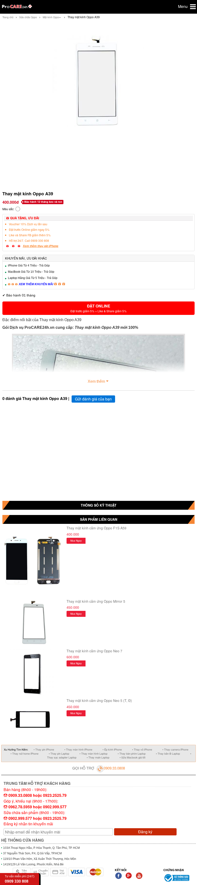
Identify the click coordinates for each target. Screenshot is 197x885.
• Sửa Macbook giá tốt (132, 757)
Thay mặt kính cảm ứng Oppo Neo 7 (94, 650)
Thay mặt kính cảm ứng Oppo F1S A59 (96, 528)
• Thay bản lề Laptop (168, 753)
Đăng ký (145, 831)
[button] (98, 308)
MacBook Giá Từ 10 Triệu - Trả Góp (31, 271)
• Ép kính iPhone (112, 749)
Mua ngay (76, 540)
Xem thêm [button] (96, 381)
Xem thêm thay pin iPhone (40, 246)
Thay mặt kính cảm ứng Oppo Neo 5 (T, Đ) (99, 700)
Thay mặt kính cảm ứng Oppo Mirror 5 (96, 601)
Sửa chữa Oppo (28, 17)
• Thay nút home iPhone (24, 753)
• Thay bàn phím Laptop (132, 753)
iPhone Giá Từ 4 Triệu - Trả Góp (29, 265)
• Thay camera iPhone (175, 749)
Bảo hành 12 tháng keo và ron (43, 201)
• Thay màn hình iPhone (78, 749)
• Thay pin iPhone (44, 749)
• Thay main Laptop (98, 757)
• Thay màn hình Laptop (93, 753)
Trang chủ (7, 17)
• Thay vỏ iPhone (142, 749)
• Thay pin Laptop (59, 753)
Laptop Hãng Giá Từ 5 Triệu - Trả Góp (32, 278)
